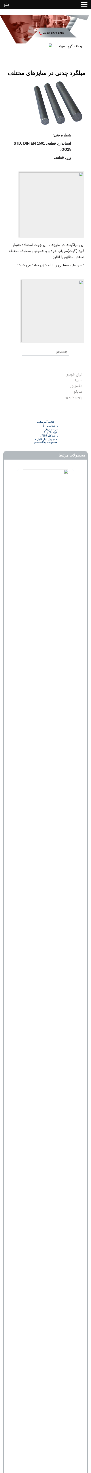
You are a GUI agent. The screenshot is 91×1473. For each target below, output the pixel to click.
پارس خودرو (73, 397)
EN (7, 52)
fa (18, 52)
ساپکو (78, 392)
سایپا (78, 380)
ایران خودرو (74, 375)
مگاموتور (76, 386)
